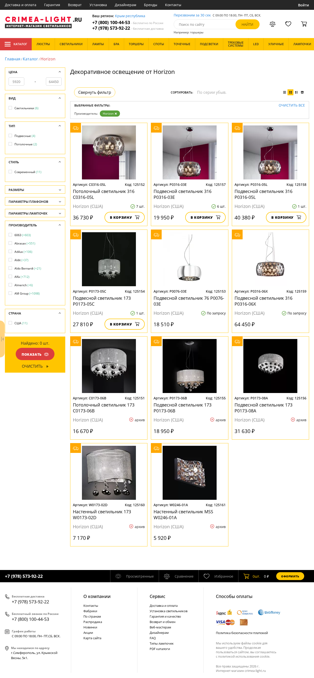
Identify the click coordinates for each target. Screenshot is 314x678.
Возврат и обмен (162, 622)
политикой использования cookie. (244, 656)
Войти (303, 5)
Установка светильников (168, 611)
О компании (97, 596)
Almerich (23, 285)
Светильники (26, 108)
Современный (27, 172)
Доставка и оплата (20, 4)
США (20, 323)
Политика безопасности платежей (242, 633)
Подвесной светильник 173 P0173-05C (102, 301)
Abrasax (24, 243)
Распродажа (92, 622)
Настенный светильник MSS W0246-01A (183, 514)
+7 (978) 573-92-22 (128, 28)
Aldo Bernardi (27, 268)
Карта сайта (92, 638)
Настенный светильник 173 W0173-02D (102, 514)
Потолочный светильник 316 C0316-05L (103, 194)
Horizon (108, 113)
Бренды (150, 4)
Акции (88, 632)
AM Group (27, 293)
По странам (92, 616)
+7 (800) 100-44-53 (127, 22)
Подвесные (24, 136)
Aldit (21, 260)
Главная (12, 59)
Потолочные (25, 144)
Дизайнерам (125, 4)
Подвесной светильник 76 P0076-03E (189, 301)
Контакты (173, 4)
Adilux (23, 252)
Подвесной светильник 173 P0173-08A (263, 408)
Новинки (90, 627)
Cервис (157, 596)
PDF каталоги (160, 649)
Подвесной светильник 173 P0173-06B (182, 408)
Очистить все (292, 105)
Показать (32, 354)
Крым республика (130, 16)
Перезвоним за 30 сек (192, 15)
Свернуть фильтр (94, 92)
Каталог (20, 44)
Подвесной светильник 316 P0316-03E (182, 194)
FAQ (153, 638)
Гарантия (52, 4)
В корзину (121, 217)
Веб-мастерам (160, 627)
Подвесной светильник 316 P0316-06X (263, 301)
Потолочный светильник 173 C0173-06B (103, 408)
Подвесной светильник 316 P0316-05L (263, 194)
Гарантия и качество (165, 616)
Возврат (75, 4)
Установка (98, 4)
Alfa (21, 277)
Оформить (290, 576)
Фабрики (90, 611)
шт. (256, 576)
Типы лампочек (162, 643)
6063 (22, 235)
